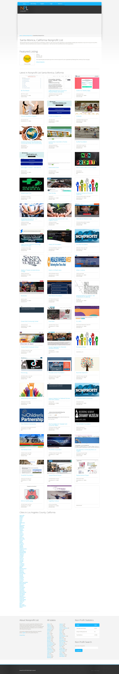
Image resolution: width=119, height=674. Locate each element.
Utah (48, 653)
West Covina (22, 604)
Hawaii (60, 630)
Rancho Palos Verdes (24, 582)
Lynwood (21, 566)
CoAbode (78, 116)
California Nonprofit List (27, 35)
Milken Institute (80, 270)
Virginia (60, 653)
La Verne (21, 557)
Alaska (48, 624)
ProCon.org (24, 372)
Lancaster (21, 560)
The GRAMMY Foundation (83, 424)
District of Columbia (63, 628)
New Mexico (49, 645)
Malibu (21, 567)
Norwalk (21, 574)
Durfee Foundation (81, 142)
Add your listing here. (40, 62)
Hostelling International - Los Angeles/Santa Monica (29, 219)
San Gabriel (22, 588)
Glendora (21, 547)
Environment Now (54, 167)
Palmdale (21, 576)
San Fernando (22, 587)
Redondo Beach (23, 583)
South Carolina (50, 650)
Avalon (21, 520)
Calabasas (22, 530)
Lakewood (22, 558)
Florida (60, 629)
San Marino (22, 589)
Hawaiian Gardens (23, 548)
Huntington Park (23, 552)
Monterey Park (22, 573)
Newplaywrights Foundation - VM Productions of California (85, 296)
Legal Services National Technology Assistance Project (30, 245)
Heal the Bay (52, 193)
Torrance (21, 602)
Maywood (22, 569)
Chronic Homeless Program (28, 116)
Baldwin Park (22, 522)
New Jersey (61, 644)
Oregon (61, 648)
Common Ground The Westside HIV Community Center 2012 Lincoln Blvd (31, 142)
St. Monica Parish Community (84, 398)
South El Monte (22, 597)
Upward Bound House (55, 475)
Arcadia (21, 517)
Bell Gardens (22, 525)
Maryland (49, 637)
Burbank (21, 529)
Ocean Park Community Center (29, 321)
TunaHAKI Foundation (27, 475)
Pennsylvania (49, 649)
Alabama (61, 624)
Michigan (49, 638)
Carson (21, 531)
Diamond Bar (22, 539)
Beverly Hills (22, 527)
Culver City (22, 537)
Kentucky (61, 634)
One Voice (51, 321)
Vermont (49, 654)
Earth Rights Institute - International (31, 167)
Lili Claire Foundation (82, 244)
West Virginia (62, 656)
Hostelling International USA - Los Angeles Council (58, 219)
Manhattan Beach (23, 568)
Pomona (21, 581)
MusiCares (24, 296)
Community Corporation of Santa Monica (58, 142)
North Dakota (49, 642)
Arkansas (49, 625)
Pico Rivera (22, 579)
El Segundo (22, 543)
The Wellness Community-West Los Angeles (86, 450)
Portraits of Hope (81, 347)
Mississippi (61, 640)
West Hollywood (23, 605)
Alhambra (21, 516)
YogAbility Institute (54, 501)
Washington (61, 654)
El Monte (21, 542)
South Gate (22, 598)
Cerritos (21, 532)
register (23, 632)
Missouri (49, 640)
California (49, 626)
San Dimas (22, 586)
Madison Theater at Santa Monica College (30, 270)
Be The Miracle (25, 90)
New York (49, 646)
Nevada (60, 645)
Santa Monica (22, 593)
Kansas (48, 634)
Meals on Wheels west (55, 270)
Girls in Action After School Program (86, 167)
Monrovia (21, 571)
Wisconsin (49, 656)
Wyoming (49, 657)
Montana (49, 641)
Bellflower (22, 526)
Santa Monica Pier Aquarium (29, 398)
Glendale (21, 546)
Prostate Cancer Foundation (56, 372)
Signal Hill (21, 595)
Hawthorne (22, 550)
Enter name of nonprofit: (80, 645)
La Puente (21, 556)
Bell (20, 524)
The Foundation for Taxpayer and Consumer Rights (58, 424)
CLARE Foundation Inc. (55, 116)
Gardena (21, 545)
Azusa (21, 521)
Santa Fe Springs (23, 592)
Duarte (21, 541)
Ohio (60, 646)
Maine (60, 637)
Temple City (22, 600)
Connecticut (49, 628)
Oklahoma (49, 648)
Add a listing (96, 670)
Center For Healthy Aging (83, 90)
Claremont (22, 534)
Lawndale (21, 561)
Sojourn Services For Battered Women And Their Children (59, 399)
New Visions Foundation (55, 296)
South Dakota (62, 650)
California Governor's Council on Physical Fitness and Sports (58, 91)
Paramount (22, 577)
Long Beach (22, 563)
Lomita (21, 562)
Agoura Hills (22, 515)
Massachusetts (62, 636)
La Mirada (21, 555)
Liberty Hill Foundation (55, 244)
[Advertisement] (59, 24)
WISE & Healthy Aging (27, 501)
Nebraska (61, 642)
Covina (21, 536)
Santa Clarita (22, 591)
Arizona (60, 625)
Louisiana (49, 636)
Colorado (61, 626)
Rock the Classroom (82, 372)
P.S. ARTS (78, 321)
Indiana (60, 633)
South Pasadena (23, 599)
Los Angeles (22, 565)
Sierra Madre (22, 594)
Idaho (60, 632)
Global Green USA (26, 193)
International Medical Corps (84, 219)
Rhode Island (62, 649)
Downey (21, 540)
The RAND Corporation (55, 449)
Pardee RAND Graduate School (29, 347)
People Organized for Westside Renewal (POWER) (57, 347)
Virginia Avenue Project (82, 475)
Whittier (21, 607)
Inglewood (22, 553)
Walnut (21, 603)
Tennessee (49, 652)
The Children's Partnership (28, 424)
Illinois (48, 633)
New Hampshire (50, 644)
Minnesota (61, 638)
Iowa (48, 632)
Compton (21, 535)
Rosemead (22, 584)
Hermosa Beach (23, 551)
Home (21, 35)
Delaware (49, 629)
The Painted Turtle (26, 449)
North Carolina (62, 641)
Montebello (22, 572)
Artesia (21, 519)
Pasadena (21, 578)
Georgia (48, 630)
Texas (60, 652)
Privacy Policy (22, 635)
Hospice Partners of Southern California (84, 193)
